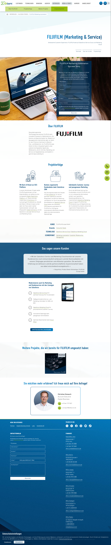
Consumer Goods (61, 228)
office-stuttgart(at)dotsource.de (75, 511)
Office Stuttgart (70, 501)
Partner (12, 426)
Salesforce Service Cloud (63, 231)
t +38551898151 (70, 524)
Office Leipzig (69, 469)
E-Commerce (30, 200)
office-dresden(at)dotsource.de (74, 496)
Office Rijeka (69, 517)
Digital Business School (23, 426)
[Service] (106, 175)
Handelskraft (40, 426)
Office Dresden (70, 486)
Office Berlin (69, 455)
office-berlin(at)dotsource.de (74, 465)
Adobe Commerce (32, 210)
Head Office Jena (70, 436)
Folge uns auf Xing (71, 426)
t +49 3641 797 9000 (71, 443)
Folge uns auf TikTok (90, 426)
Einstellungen (7, 542)
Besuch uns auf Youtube (85, 426)
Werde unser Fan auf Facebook (76, 426)
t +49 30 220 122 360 (71, 462)
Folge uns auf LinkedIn (67, 426)
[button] (101, 3)
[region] (55, 9)
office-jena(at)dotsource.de (73, 448)
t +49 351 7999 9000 (71, 493)
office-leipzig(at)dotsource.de (74, 479)
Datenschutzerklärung (65, 539)
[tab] (105, 3)
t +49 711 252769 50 (71, 508)
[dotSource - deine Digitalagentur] (6, 3)
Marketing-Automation (62, 235)
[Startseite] (7, 14)
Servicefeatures (50, 194)
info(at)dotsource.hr (71, 527)
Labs (33, 426)
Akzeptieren (19, 542)
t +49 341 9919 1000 (71, 476)
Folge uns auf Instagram (81, 426)
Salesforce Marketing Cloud (79, 231)
